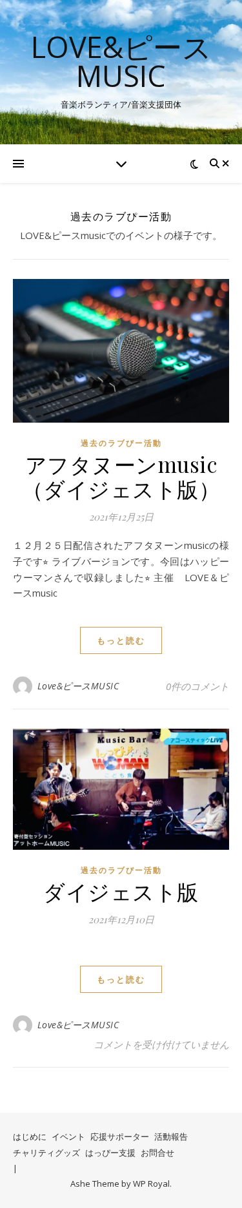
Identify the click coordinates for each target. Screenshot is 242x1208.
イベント (68, 1136)
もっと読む (121, 640)
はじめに (29, 1136)
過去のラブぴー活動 (121, 442)
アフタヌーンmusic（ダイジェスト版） (121, 476)
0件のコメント (197, 686)
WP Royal (151, 1183)
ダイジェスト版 (121, 891)
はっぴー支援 (110, 1152)
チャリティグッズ (46, 1152)
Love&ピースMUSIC (121, 61)
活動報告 (171, 1136)
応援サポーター (119, 1136)
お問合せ (157, 1152)
